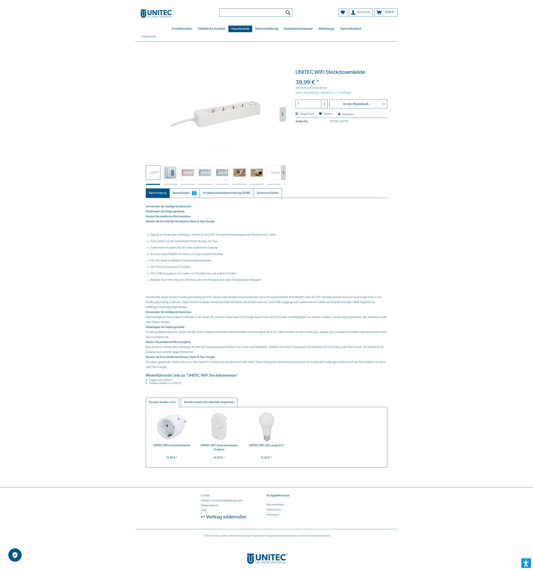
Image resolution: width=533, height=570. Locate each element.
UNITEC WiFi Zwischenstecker (171, 445)
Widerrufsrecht (209, 505)
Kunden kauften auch (162, 402)
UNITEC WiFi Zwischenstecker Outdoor (219, 447)
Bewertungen (184, 193)
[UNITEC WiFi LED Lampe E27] (266, 426)
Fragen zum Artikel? (161, 380)
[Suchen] (288, 12)
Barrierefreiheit (274, 504)
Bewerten (348, 114)
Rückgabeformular (278, 495)
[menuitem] (255, 12)
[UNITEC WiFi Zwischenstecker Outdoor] (219, 426)
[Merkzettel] (342, 12)
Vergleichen (306, 114)
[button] (526, 563)
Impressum (272, 514)
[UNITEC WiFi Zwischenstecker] (171, 426)
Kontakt (205, 495)
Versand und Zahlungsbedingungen (222, 500)
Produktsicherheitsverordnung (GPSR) (226, 193)
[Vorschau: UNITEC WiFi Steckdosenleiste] (153, 172)
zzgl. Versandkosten (317, 88)
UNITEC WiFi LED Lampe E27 (266, 445)
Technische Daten (268, 193)
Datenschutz (273, 509)
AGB (204, 510)
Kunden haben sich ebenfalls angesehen (209, 402)
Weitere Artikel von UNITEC (165, 383)
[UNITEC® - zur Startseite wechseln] (174, 13)
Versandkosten (258, 536)
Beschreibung (157, 193)
